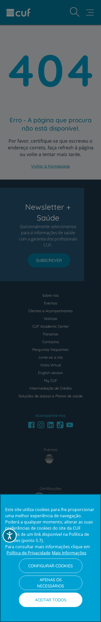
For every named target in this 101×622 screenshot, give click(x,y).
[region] (50, 558)
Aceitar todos (50, 599)
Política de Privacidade (28, 553)
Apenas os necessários (50, 582)
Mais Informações (69, 553)
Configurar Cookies (50, 565)
